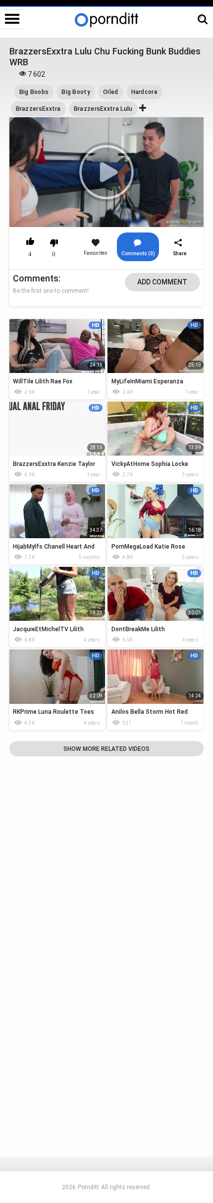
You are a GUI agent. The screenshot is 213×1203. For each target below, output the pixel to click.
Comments (35, 278)
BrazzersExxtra (38, 108)
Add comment (162, 282)
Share (180, 253)
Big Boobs (34, 92)
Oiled (110, 92)
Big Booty (75, 92)
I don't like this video (54, 243)
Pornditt (88, 1187)
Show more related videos (106, 748)
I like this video (30, 243)
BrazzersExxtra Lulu (103, 108)
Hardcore (144, 92)
